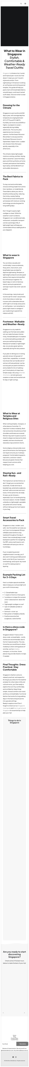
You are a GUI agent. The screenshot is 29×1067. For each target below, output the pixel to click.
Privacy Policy (14, 1038)
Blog (14, 1036)
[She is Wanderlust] (11, 3)
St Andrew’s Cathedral (14, 747)
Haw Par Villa (14, 921)
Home (14, 1035)
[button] (25, 3)
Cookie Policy (14, 1039)
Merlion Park (14, 880)
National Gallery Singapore (14, 834)
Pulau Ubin (14, 791)
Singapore (6, 73)
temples (16, 649)
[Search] (20, 3)
